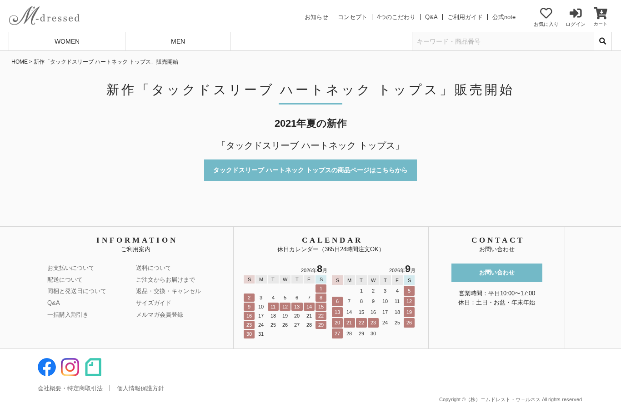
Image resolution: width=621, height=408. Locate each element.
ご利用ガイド (465, 17)
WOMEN (67, 41)
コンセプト (352, 17)
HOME (19, 62)
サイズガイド (153, 302)
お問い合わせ (497, 272)
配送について (65, 279)
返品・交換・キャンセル (168, 291)
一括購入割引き (68, 314)
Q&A (431, 17)
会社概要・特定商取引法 (70, 388)
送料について (153, 267)
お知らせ (316, 17)
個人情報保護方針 (140, 388)
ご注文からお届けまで (165, 279)
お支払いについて (71, 267)
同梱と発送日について (76, 291)
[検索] (603, 41)
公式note (504, 17)
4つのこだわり (396, 17)
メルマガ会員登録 (159, 314)
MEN (178, 41)
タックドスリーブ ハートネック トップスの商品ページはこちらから (310, 170)
